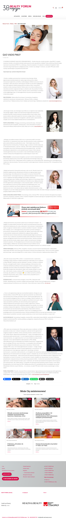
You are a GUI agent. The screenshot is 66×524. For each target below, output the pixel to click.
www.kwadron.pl (38, 126)
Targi (43, 16)
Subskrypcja (49, 16)
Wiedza (30, 16)
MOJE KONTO (7, 474)
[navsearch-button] (53, 8)
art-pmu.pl (47, 283)
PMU (16, 23)
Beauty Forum (6, 23)
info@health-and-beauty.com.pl (45, 517)
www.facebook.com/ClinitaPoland (40, 374)
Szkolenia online (37, 16)
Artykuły (38, 383)
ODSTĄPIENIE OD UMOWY (11, 478)
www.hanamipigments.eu (55, 101)
